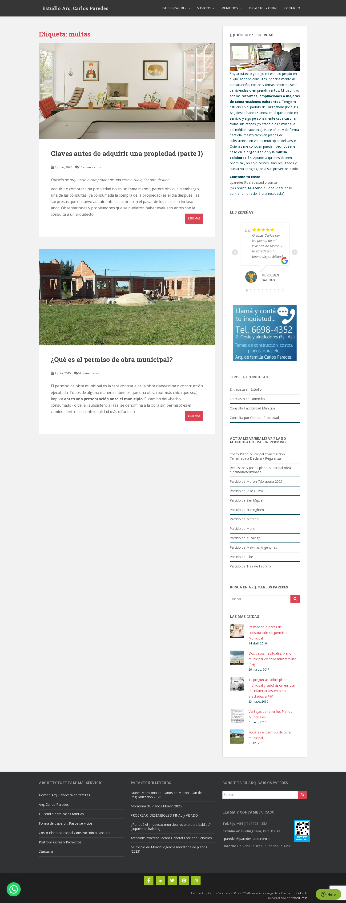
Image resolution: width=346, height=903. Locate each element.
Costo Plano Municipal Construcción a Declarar (75, 832)
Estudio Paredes (174, 8)
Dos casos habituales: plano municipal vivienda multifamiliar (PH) (272, 659)
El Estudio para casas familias (61, 814)
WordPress (299, 898)
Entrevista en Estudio (246, 389)
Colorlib (301, 893)
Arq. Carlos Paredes (54, 804)
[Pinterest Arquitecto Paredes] (184, 880)
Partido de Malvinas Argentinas (253, 547)
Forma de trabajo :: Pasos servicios (66, 823)
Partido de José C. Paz (246, 491)
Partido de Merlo (242, 528)
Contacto (292, 8)
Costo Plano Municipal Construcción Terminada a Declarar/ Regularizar (257, 456)
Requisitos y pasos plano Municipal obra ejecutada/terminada (260, 470)
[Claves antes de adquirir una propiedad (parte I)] (127, 91)
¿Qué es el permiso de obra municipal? (112, 359)
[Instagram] (196, 880)
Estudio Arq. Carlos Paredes (75, 8)
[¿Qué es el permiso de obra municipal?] (127, 297)
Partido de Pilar (241, 557)
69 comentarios (89, 373)
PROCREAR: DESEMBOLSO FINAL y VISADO (164, 815)
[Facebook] (148, 880)
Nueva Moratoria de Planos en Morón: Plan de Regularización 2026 (166, 794)
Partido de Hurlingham (247, 509)
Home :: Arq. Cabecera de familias (64, 795)
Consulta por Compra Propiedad (254, 417)
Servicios (203, 8)
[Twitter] (172, 880)
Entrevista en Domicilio (247, 399)
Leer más (194, 218)
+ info (293, 168)
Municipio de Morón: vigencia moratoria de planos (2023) (169, 849)
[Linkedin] (160, 880)
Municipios (230, 8)
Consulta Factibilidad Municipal (253, 408)
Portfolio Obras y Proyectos (60, 842)
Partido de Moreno (244, 519)
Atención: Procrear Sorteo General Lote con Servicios (171, 838)
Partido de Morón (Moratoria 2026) (257, 481)
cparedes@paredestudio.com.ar (254, 182)
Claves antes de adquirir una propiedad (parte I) (127, 153)
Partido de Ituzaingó (245, 538)
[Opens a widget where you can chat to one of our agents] (328, 895)
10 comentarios (90, 167)
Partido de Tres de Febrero (250, 566)
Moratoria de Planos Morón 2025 (156, 806)
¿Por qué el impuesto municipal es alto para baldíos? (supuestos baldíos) (171, 826)
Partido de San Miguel (246, 500)
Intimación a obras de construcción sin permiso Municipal (268, 632)
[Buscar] (295, 599)
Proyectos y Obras (263, 8)
